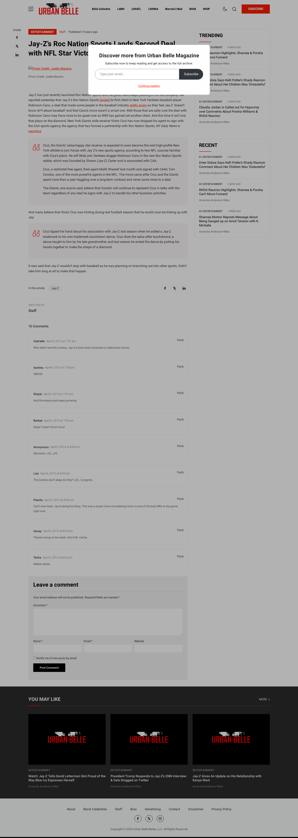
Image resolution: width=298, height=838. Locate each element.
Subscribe (191, 74)
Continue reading (149, 86)
